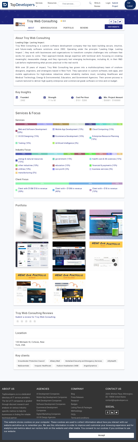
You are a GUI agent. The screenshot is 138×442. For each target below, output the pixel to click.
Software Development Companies (51, 404)
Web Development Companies (49, 400)
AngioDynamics (90, 365)
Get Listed (129, 4)
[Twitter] (120, 22)
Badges (74, 404)
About (31, 27)
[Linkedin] (116, 22)
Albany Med (55, 361)
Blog (73, 394)
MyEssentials (23, 365)
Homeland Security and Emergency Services (83, 361)
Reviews (84, 27)
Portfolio (68, 27)
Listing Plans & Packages (81, 407)
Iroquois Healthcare (43, 365)
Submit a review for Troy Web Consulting (35, 317)
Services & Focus (49, 27)
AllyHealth (112, 361)
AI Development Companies (48, 394)
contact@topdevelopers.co (117, 400)
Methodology (76, 411)
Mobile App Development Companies (52, 397)
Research (75, 400)
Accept (101, 435)
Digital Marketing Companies (49, 414)
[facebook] (111, 22)
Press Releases (77, 397)
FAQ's (73, 414)
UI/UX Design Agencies (46, 417)
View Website (113, 27)
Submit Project (115, 5)
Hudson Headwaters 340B (67, 365)
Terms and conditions (80, 417)
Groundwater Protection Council (31, 361)
